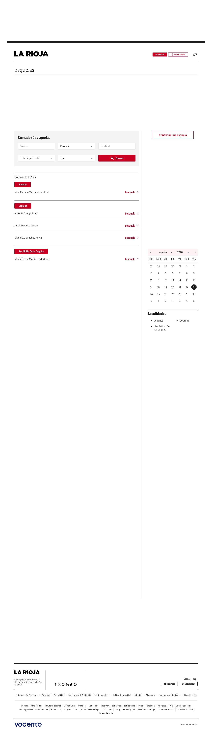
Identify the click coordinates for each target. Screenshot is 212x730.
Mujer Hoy (105, 705)
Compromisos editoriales (168, 695)
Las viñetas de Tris (183, 705)
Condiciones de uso (102, 695)
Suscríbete (159, 54)
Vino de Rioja (36, 705)
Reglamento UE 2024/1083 (79, 695)
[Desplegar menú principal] (195, 54)
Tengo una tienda (71, 709)
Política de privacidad (122, 695)
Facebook (150, 705)
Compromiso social (166, 709)
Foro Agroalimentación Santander (33, 709)
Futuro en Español (53, 705)
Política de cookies (189, 695)
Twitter (140, 705)
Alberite (22, 184)
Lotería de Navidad (185, 709)
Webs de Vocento (188, 724)
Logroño (23, 205)
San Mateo (116, 705)
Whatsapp (162, 705)
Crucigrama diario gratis (125, 709)
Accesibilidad (59, 695)
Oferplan (82, 705)
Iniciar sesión (179, 54)
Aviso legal (46, 695)
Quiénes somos (32, 695)
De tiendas (93, 705)
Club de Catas (69, 705)
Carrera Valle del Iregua (91, 709)
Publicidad (138, 695)
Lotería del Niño (106, 713)
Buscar (120, 158)
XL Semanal (56, 709)
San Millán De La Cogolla (31, 251)
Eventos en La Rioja (146, 709)
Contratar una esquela (173, 135)
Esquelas (24, 69)
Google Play (190, 684)
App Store (171, 684)
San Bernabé (129, 705)
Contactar (19, 695)
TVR (171, 705)
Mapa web (150, 695)
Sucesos (24, 705)
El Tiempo (108, 709)
